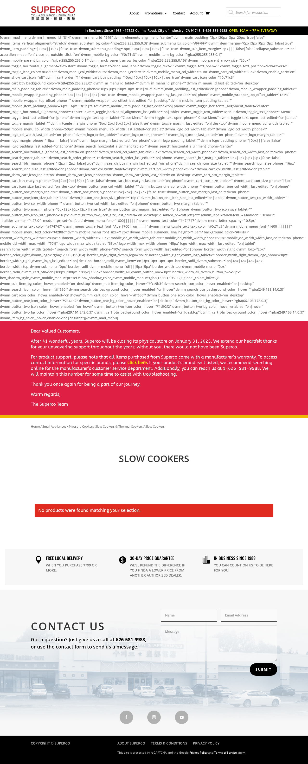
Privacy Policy (206, 743)
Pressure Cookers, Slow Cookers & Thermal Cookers (106, 426)
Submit (263, 669)
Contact (179, 13)
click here (137, 362)
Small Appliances (54, 426)
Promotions (153, 13)
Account (196, 13)
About (134, 13)
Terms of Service (225, 753)
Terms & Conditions (169, 743)
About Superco (131, 743)
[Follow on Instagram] (154, 717)
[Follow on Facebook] (126, 717)
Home (35, 426)
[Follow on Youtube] (181, 717)
